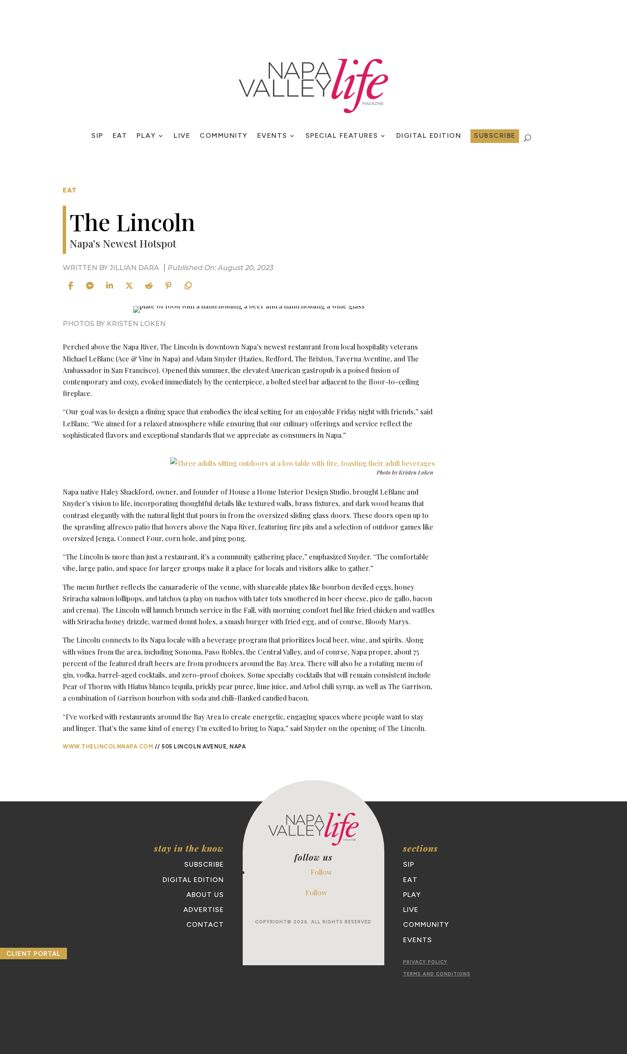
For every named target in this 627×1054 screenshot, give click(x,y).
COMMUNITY (224, 136)
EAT (120, 136)
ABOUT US (205, 895)
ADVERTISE (203, 910)
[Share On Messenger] (90, 286)
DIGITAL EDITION (193, 880)
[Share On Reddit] (149, 286)
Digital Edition (429, 136)
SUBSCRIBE (495, 135)
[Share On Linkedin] (109, 286)
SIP (97, 136)
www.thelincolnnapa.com (108, 746)
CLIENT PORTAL (33, 954)
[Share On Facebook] (70, 286)
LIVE (182, 136)
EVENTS (272, 136)
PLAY (146, 136)
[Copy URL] (188, 286)
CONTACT (205, 924)
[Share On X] (129, 286)
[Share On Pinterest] (168, 286)
